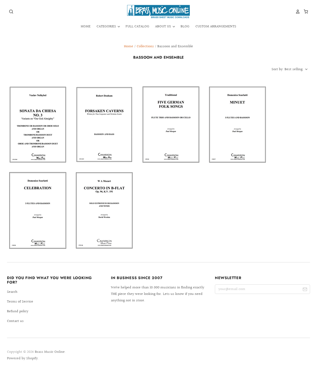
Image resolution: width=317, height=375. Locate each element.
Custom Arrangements (215, 26)
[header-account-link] (296, 11)
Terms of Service (20, 302)
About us (163, 26)
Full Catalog (137, 26)
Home (86, 26)
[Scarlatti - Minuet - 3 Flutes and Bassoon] (237, 124)
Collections (145, 46)
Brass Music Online (50, 352)
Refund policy (17, 311)
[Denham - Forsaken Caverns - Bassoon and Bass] (104, 124)
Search (12, 292)
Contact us (15, 321)
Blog (185, 26)
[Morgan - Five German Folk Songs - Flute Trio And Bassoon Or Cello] (171, 124)
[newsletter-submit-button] (304, 290)
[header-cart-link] (304, 11)
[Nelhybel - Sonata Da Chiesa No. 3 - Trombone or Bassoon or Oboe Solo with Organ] (38, 124)
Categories (107, 26)
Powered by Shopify (22, 358)
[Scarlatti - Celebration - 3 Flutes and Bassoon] (38, 210)
